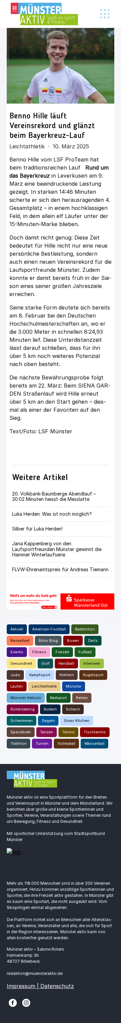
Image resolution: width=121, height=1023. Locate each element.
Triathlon (18, 743)
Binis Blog (48, 640)
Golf (45, 663)
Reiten (82, 697)
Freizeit (62, 652)
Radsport (58, 697)
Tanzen (46, 732)
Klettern (66, 674)
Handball (66, 663)
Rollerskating (22, 709)
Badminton (85, 629)
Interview (91, 663)
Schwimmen (21, 720)
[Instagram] (26, 1002)
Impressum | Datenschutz (40, 986)
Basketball (20, 640)
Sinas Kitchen (76, 720)
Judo (15, 674)
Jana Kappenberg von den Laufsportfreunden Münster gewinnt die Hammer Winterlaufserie (57, 549)
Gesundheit (21, 663)
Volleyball (66, 743)
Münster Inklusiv (25, 697)
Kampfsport (39, 674)
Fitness (39, 652)
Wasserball (94, 743)
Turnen (42, 743)
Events (16, 652)
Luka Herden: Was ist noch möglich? (52, 514)
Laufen (16, 686)
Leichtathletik (44, 686)
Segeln (48, 720)
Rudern (50, 709)
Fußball (85, 652)
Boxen (73, 640)
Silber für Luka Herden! (37, 529)
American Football (49, 629)
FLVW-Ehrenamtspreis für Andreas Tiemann (60, 569)
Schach (73, 709)
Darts (93, 640)
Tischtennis (95, 732)
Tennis (68, 732)
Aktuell (16, 629)
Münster (73, 686)
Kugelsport (93, 674)
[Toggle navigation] (104, 14)
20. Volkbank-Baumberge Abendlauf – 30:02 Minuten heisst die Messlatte (54, 496)
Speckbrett (20, 732)
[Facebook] (13, 1002)
